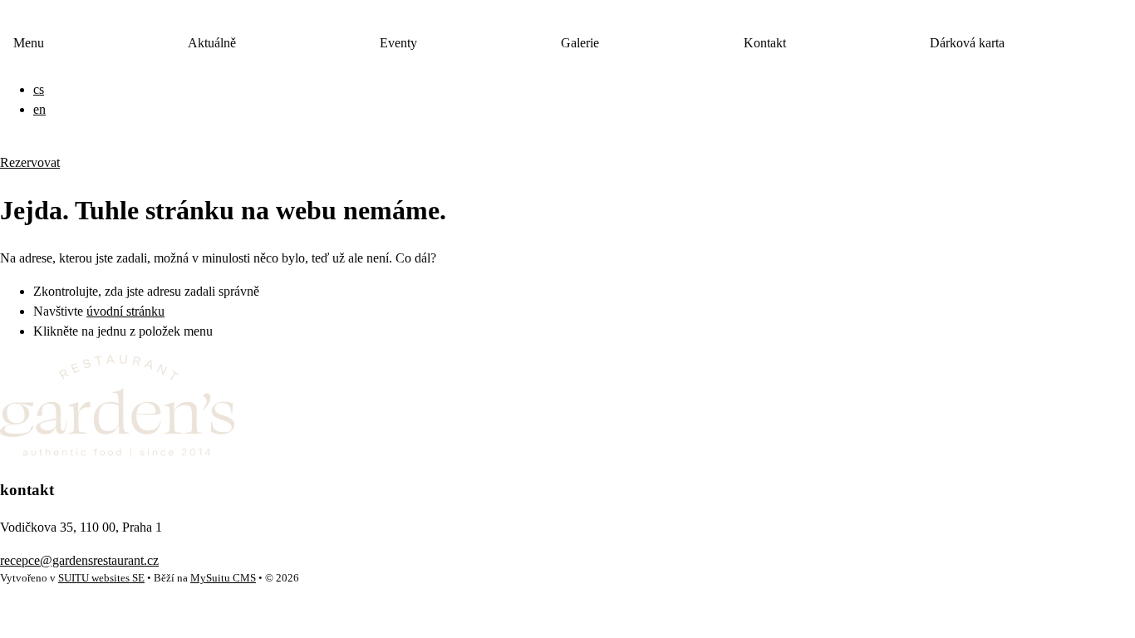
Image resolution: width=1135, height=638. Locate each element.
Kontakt (765, 43)
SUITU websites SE (101, 578)
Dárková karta (967, 43)
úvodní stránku (125, 311)
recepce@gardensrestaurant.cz (79, 560)
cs (38, 89)
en (39, 109)
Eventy (398, 43)
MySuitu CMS (223, 578)
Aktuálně (212, 43)
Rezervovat (30, 162)
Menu (28, 43)
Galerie (580, 43)
